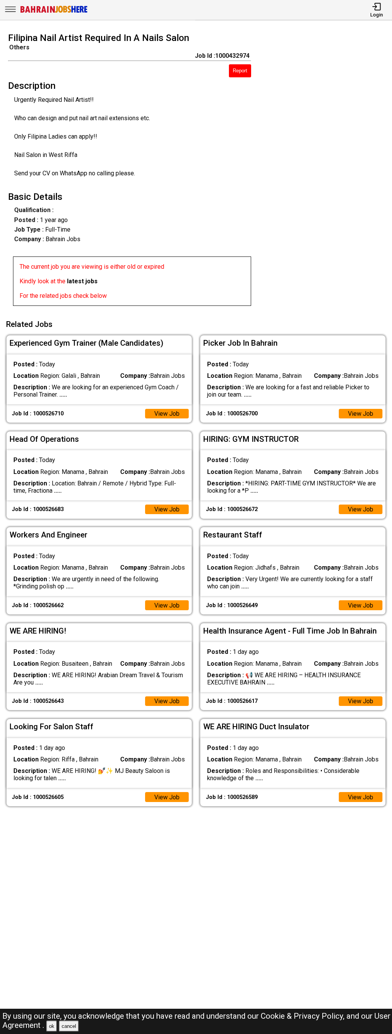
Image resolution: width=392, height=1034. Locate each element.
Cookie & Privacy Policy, (303, 1016)
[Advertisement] (326, 171)
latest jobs (82, 281)
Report (240, 71)
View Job (167, 413)
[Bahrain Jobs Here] (54, 12)
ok (51, 1026)
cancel (69, 1026)
